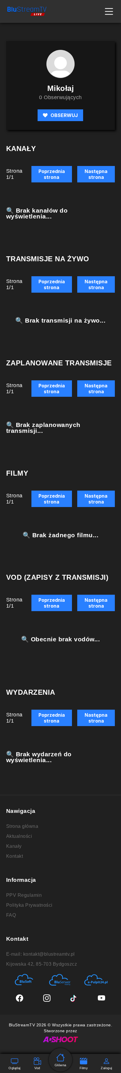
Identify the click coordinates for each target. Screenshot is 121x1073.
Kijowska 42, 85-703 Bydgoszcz (41, 964)
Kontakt (14, 856)
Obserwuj (64, 115)
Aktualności (19, 836)
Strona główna (22, 826)
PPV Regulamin (24, 895)
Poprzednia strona (51, 174)
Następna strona (96, 174)
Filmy (84, 1068)
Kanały (14, 846)
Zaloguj (106, 1068)
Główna (60, 1065)
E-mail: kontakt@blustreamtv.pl (40, 954)
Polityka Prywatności (29, 905)
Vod (37, 1068)
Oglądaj (15, 1068)
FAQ (11, 915)
